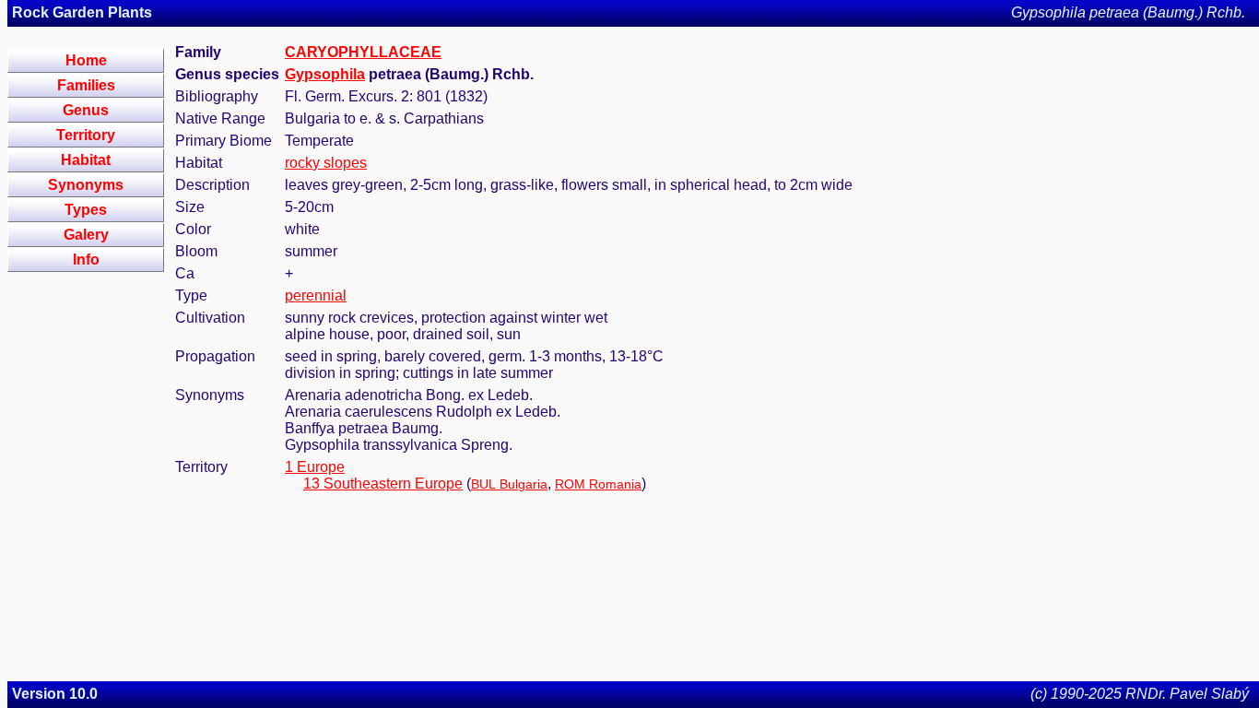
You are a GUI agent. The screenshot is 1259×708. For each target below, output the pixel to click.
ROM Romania (598, 484)
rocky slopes (326, 163)
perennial (316, 295)
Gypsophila (325, 74)
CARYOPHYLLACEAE (363, 52)
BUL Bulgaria (509, 484)
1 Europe (315, 467)
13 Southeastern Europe (383, 483)
